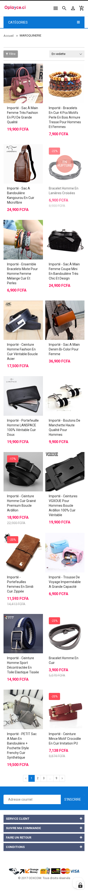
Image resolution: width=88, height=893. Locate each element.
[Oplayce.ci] (44, 870)
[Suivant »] (62, 778)
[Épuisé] (60, 152)
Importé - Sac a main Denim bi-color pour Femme (64, 349)
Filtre (12, 54)
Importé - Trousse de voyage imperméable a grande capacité (65, 581)
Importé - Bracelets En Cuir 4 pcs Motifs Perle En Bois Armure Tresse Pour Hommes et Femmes (65, 117)
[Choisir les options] (18, 71)
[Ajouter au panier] (18, 228)
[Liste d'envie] (28, 71)
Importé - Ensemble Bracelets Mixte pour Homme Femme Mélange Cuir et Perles (22, 273)
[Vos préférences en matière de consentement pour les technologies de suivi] (80, 885)
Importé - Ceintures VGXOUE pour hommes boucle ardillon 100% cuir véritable (63, 505)
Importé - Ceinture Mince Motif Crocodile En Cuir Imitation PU (65, 738)
